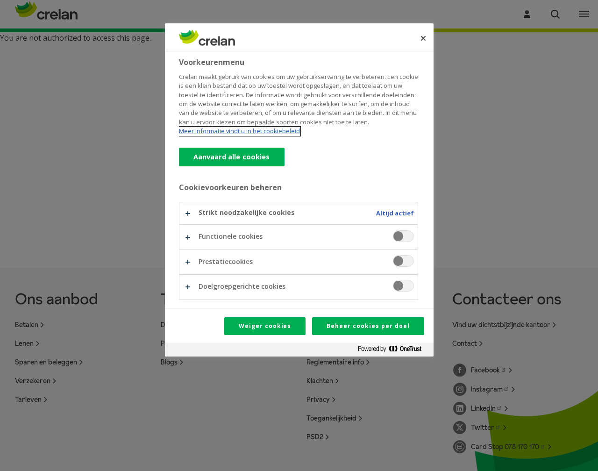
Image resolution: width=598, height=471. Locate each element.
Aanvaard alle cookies (231, 157)
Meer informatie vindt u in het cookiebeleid (239, 131)
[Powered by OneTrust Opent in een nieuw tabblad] (393, 351)
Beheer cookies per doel (368, 326)
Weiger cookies (265, 326)
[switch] (403, 236)
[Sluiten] (423, 38)
